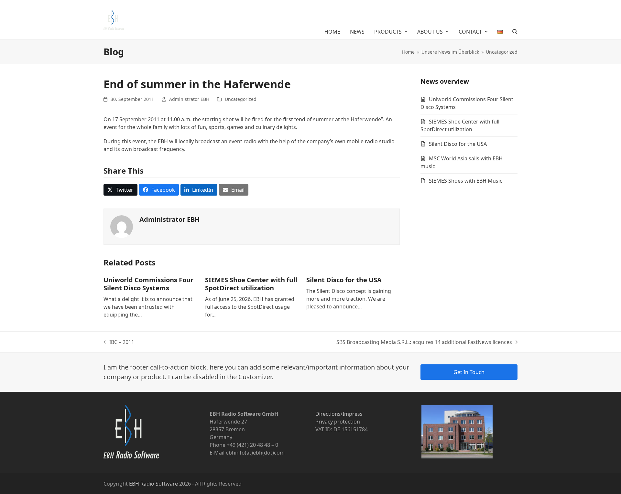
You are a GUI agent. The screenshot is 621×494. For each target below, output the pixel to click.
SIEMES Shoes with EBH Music (465, 180)
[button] (514, 32)
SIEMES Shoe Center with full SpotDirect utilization (251, 283)
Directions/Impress (339, 413)
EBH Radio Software (153, 483)
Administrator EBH (189, 99)
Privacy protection (337, 421)
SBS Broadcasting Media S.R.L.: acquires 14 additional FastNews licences (424, 342)
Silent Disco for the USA (344, 279)
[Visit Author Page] (121, 226)
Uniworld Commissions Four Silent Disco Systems (148, 283)
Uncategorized (240, 99)
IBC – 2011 (119, 342)
